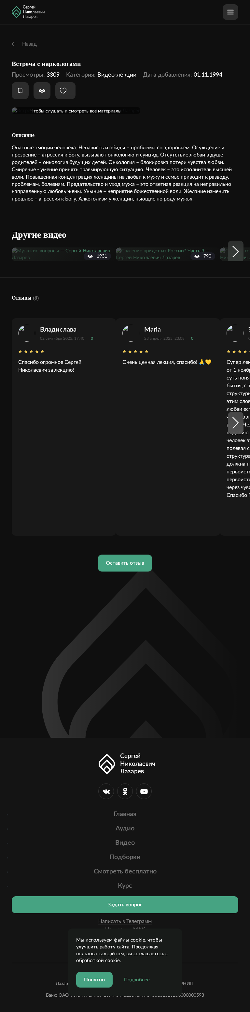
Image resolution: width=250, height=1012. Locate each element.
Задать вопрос (125, 904)
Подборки (125, 857)
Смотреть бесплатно (125, 871)
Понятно (94, 979)
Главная (125, 814)
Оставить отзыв (125, 563)
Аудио (125, 828)
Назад (29, 44)
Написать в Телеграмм (125, 921)
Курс (125, 886)
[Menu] (230, 12)
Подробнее (137, 979)
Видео (125, 843)
